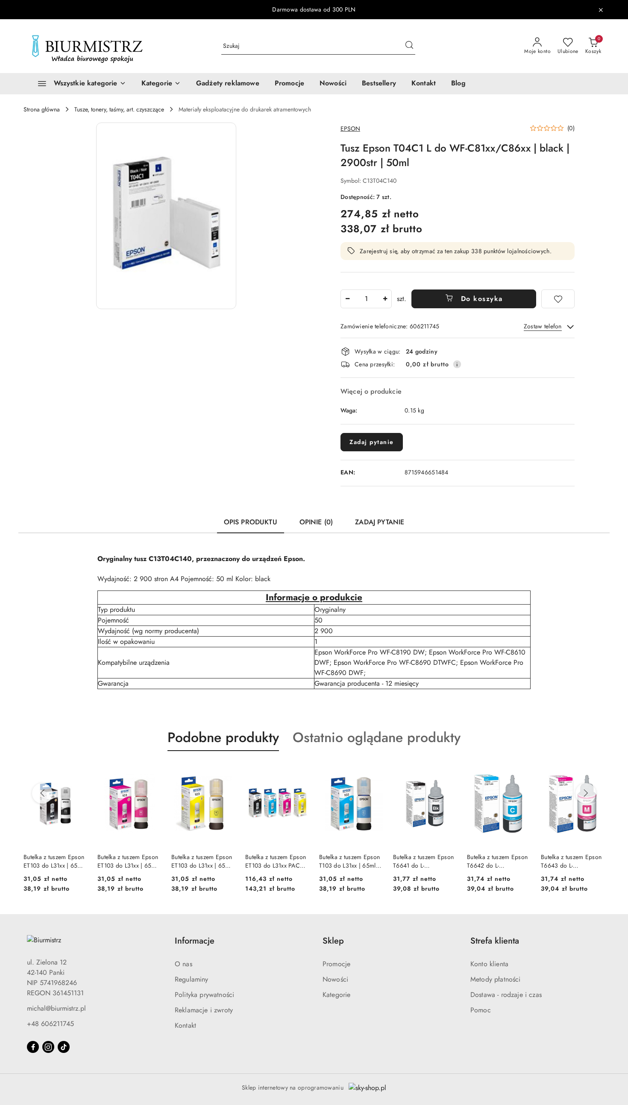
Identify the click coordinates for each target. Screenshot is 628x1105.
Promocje (336, 964)
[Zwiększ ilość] (385, 299)
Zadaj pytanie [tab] (379, 522)
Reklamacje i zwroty (204, 1010)
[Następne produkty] (585, 793)
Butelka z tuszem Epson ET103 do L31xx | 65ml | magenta (127, 861)
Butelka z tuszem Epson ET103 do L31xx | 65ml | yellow (201, 861)
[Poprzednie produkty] (42, 793)
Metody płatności (495, 979)
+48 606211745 (50, 1024)
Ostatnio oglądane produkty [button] (377, 737)
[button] (161, 83)
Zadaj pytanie (371, 442)
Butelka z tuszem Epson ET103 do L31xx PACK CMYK (275, 861)
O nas (183, 964)
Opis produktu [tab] (250, 522)
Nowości (335, 979)
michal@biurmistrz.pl (56, 1008)
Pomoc (480, 1010)
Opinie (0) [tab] (316, 522)
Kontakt (185, 1025)
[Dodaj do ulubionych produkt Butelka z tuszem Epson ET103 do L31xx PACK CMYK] (299, 771)
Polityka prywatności (204, 995)
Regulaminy (191, 979)
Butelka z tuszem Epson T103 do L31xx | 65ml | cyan (349, 861)
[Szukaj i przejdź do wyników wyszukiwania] (409, 46)
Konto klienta (489, 964)
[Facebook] (33, 1047)
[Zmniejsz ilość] (347, 299)
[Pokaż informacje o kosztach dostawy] (457, 364)
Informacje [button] (194, 941)
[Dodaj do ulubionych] (558, 298)
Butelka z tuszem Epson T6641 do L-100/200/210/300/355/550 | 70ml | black (425, 861)
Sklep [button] (333, 941)
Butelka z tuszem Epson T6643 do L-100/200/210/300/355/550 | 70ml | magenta (573, 861)
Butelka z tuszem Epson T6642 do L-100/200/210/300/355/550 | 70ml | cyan (499, 861)
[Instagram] (48, 1047)
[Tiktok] (64, 1047)
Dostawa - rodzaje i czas (506, 995)
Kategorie (336, 995)
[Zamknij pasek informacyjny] (601, 10)
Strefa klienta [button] (494, 941)
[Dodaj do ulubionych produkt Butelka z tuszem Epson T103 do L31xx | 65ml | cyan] (373, 771)
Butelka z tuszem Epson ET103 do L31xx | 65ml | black (53, 861)
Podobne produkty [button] (223, 737)
